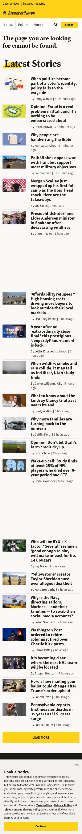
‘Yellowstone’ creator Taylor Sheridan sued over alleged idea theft (51, 578)
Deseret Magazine (34, 4)
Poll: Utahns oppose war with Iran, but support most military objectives (53, 162)
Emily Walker (43, 99)
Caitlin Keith (43, 434)
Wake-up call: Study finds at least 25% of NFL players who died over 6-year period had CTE (54, 468)
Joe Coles (41, 206)
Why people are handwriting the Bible (51, 137)
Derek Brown (43, 127)
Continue (40, 826)
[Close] (77, 765)
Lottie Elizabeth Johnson (51, 351)
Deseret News (11, 4)
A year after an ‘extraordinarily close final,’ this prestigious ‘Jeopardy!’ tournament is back (52, 336)
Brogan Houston (45, 673)
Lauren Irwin (43, 173)
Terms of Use (44, 805)
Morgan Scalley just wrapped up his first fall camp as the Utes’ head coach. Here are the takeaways (53, 190)
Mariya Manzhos (45, 146)
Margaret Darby (45, 590)
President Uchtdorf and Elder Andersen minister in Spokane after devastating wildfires (53, 220)
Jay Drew (41, 566)
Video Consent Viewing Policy (22, 809)
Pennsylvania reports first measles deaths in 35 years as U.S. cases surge (52, 711)
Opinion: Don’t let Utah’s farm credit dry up (54, 445)
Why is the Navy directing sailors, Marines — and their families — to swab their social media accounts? (53, 607)
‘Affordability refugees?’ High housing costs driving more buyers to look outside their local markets (53, 303)
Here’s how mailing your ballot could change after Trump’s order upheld (53, 686)
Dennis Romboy (45, 481)
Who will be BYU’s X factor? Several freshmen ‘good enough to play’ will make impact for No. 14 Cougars (54, 551)
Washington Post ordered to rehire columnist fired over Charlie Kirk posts (49, 637)
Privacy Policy (63, 805)
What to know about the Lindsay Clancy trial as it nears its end (53, 400)
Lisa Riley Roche (45, 319)
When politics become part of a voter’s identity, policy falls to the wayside (54, 86)
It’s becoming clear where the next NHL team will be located (54, 662)
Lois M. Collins (44, 725)
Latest (8, 24)
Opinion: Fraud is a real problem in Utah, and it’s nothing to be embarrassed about (54, 113)
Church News (43, 234)
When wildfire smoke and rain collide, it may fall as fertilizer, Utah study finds (54, 370)
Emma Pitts (42, 650)
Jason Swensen (45, 622)
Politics (23, 24)
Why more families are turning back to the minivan (51, 423)
